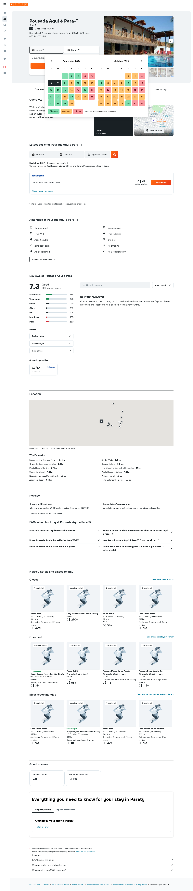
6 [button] (51, 83)
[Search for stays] (4, 19)
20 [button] (51, 96)
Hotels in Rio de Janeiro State (98, 884)
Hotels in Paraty (42, 827)
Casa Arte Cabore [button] (147, 613)
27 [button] (51, 103)
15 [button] (65, 89)
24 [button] (78, 96)
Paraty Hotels (141, 884)
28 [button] (58, 103)
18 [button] (85, 89)
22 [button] (64, 96)
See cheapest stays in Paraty (160, 636)
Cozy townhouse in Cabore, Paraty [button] (82, 613)
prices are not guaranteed (85, 851)
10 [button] (78, 83)
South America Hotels (60, 884)
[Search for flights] (4, 13)
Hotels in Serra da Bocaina (123, 884)
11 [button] (85, 83)
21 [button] (58, 96)
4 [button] (85, 76)
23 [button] (71, 96)
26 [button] (92, 96)
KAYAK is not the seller (43, 859)
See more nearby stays (163, 579)
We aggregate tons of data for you (49, 865)
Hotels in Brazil (78, 884)
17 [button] (78, 89)
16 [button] (72, 89)
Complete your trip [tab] (42, 809)
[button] (5, 4)
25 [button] (85, 96)
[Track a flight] (4, 45)
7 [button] (57, 83)
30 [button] (71, 103)
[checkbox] (43, 369)
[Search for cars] (4, 25)
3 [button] (78, 76)
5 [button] (92, 76)
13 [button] (51, 89)
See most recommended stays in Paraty (155, 694)
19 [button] (92, 89)
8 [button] (64, 83)
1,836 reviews (47, 28)
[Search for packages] (4, 31)
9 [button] (71, 83)
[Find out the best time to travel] (4, 51)
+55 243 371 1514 (37, 36)
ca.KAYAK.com (34, 884)
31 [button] (142, 103)
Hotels (46, 884)
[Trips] (4, 59)
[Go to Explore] (4, 39)
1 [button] (64, 76)
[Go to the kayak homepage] (19, 4)
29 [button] (64, 103)
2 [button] (71, 76)
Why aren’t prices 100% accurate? (49, 870)
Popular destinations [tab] (65, 809)
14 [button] (58, 89)
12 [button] (92, 83)
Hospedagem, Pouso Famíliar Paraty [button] (47, 674)
